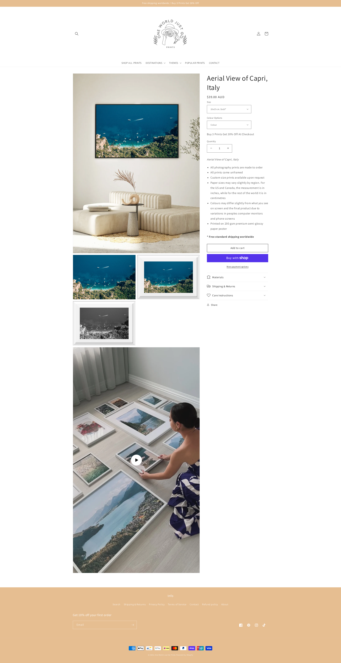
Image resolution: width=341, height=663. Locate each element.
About (224, 604)
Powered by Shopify (184, 655)
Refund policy (210, 604)
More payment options (237, 266)
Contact (194, 604)
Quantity (211, 141)
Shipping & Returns (135, 604)
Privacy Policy (156, 604)
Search (116, 604)
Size (209, 102)
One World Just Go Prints (165, 655)
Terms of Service (177, 604)
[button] (77, 34)
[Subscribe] (133, 625)
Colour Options (214, 117)
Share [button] (214, 304)
